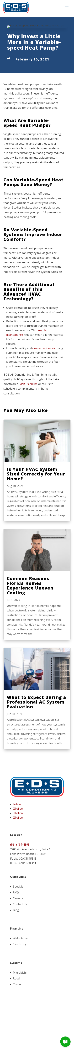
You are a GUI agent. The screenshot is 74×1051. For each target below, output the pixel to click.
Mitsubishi (20, 972)
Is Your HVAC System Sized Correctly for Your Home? (36, 474)
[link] (37, 1031)
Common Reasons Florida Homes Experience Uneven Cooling (30, 585)
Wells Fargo (20, 938)
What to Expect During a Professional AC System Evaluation (36, 702)
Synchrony (20, 944)
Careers (18, 898)
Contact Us (20, 904)
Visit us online (28, 384)
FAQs (16, 892)
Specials (18, 886)
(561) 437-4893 (19, 844)
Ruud (16, 978)
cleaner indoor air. (44, 348)
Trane (17, 984)
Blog (16, 910)
